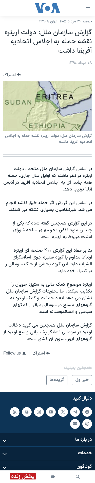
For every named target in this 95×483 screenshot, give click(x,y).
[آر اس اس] (15, 412)
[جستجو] (77, 476)
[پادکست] (87, 424)
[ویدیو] (53, 476)
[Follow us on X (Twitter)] (63, 412)
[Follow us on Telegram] (75, 412)
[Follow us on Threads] (27, 412)
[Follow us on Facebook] (87, 412)
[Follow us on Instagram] (39, 412)
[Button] (12, 74)
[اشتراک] (75, 424)
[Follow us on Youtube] (51, 412)
